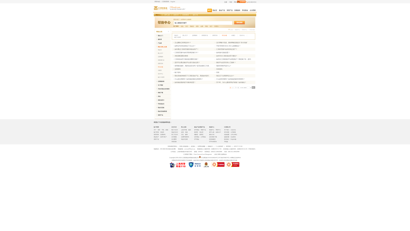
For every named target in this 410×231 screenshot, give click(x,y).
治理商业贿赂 (201, 146)
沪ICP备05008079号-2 (224, 157)
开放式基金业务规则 (163, 89)
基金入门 (160, 35)
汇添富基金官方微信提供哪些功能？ (186, 59)
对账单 (162, 132)
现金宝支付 (174, 132)
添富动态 (157, 1)
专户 (211, 26)
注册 (225, 2)
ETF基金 (196, 139)
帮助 (235, 2)
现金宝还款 (161, 107)
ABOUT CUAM (238, 146)
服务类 (160, 39)
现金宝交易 (184, 139)
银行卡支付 (174, 130)
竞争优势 (226, 132)
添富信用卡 (161, 100)
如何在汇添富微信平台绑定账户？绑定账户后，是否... (234, 59)
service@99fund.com (189, 149)
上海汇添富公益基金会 (220, 154)
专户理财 (160, 85)
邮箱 (167, 130)
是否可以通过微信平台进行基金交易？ (187, 62)
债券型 (201, 134)
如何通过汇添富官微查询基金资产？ (186, 49)
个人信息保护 (219, 146)
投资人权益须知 (183, 146)
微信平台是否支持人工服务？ (226, 62)
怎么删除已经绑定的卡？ (183, 42)
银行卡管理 (161, 77)
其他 (159, 96)
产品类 (160, 43)
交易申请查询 (185, 137)
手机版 (226, 141)
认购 (202, 26)
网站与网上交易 (162, 46)
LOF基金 (203, 137)
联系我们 (226, 139)
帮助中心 (158, 15)
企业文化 (233, 130)
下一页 (237, 87)
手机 (163, 130)
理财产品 (203, 130)
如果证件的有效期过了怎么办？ (185, 46)
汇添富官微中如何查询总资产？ (226, 49)
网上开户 (160, 53)
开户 (186, 26)
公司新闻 (233, 132)
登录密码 (219, 69)
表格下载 (160, 92)
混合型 (201, 132)
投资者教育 (185, 15)
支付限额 (174, 137)
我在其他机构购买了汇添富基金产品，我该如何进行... (192, 76)
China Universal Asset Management (203, 154)
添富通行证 (161, 60)
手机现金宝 (161, 103)
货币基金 (196, 130)
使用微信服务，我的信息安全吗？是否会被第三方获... (192, 66)
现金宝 (192, 26)
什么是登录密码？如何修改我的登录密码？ (230, 79)
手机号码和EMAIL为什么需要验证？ (228, 46)
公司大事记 (234, 134)
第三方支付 (174, 134)
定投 (197, 26)
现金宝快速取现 (162, 111)
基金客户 (156, 137)
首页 (231, 29)
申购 (206, 26)
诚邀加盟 (226, 137)
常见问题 (160, 67)
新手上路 (167, 15)
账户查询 (178, 72)
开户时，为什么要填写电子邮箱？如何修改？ (231, 82)
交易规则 (160, 56)
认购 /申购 (184, 130)
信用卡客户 (163, 137)
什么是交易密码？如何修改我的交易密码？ (189, 79)
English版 (233, 139)
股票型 (196, 132)
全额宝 (160, 70)
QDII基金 (196, 137)
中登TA (216, 26)
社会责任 (233, 137)
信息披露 (226, 134)
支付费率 (174, 139)
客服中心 (237, 29)
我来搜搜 (239, 22)
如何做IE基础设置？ (223, 52)
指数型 (196, 134)
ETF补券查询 (213, 141)
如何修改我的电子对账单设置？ (185, 82)
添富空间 (160, 63)
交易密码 (178, 69)
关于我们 (226, 130)
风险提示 (210, 146)
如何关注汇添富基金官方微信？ (226, 56)
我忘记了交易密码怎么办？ (225, 76)
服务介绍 (195, 15)
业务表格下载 (213, 137)
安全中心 (160, 73)
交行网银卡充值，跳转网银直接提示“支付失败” (231, 42)
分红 (182, 26)
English (173, 1)
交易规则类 (161, 81)
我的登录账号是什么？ (223, 66)
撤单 (186, 134)
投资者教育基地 (172, 146)
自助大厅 (176, 15)
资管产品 (160, 115)
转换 (186, 132)
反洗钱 (193, 146)
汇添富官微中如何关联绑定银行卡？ (186, 52)
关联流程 (174, 141)
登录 (230, 2)
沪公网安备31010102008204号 (209, 157)
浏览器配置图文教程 (181, 56)
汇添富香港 (165, 1)
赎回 (189, 130)
